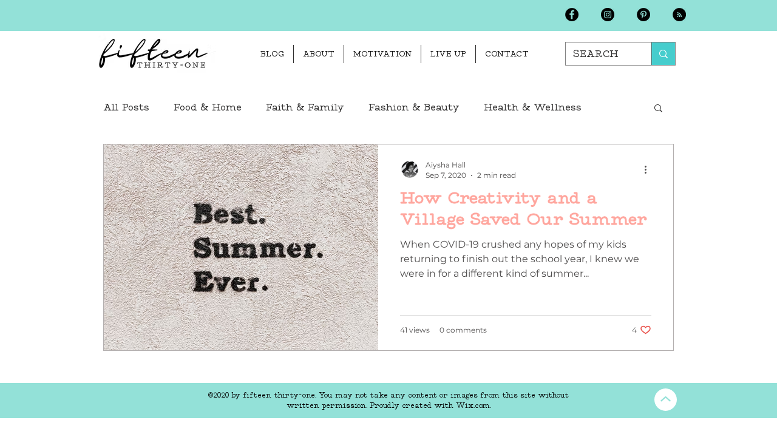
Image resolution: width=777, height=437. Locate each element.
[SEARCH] (663, 53)
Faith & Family (305, 107)
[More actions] (649, 169)
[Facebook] (572, 14)
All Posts (126, 107)
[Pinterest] (643, 14)
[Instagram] (607, 14)
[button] (658, 109)
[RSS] (679, 14)
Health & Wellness (533, 107)
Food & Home (208, 107)
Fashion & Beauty (414, 107)
